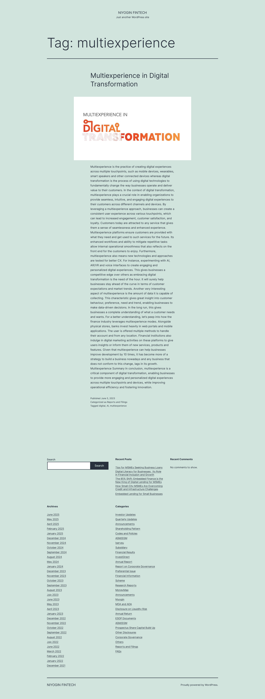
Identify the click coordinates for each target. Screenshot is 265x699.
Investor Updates (125, 514)
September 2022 (57, 632)
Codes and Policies (126, 533)
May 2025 (53, 519)
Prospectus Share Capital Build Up (135, 627)
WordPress (211, 684)
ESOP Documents (125, 618)
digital (102, 405)
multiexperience (118, 405)
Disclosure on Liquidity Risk (131, 609)
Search (51, 459)
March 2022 (54, 651)
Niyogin (119, 599)
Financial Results (125, 552)
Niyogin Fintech (132, 13)
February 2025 (55, 528)
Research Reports (125, 585)
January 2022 (55, 660)
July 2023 (52, 594)
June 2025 (53, 514)
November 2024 (56, 542)
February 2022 (55, 656)
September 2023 (57, 585)
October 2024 (55, 547)
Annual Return (123, 613)
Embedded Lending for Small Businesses (139, 493)
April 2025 (53, 523)
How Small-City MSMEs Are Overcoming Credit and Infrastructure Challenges (139, 488)
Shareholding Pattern (127, 528)
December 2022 (56, 618)
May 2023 (53, 604)
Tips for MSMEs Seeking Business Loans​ (138, 467)
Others (119, 641)
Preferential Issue (125, 571)
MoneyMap (121, 590)
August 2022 (54, 637)
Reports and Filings (117, 402)
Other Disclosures (125, 632)
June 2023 (53, 599)
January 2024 (55, 566)
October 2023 (55, 580)
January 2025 (55, 533)
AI (108, 405)
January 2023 (55, 613)
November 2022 (56, 623)
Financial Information (127, 575)
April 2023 (53, 609)
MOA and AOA (123, 604)
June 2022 (53, 646)
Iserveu (119, 542)
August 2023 (54, 590)
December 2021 (56, 665)
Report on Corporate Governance (135, 566)
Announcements (125, 523)
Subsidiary (121, 547)
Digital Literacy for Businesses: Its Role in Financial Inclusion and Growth (138, 473)
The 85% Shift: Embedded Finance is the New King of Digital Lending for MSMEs (139, 480)
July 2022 (52, 641)
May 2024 (53, 561)
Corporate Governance (128, 637)
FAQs (118, 651)
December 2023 (56, 571)
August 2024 (54, 556)
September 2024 (57, 552)
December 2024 (56, 538)
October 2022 (55, 627)
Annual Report (123, 561)
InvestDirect (122, 556)
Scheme (120, 580)
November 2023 (56, 575)
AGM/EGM (121, 538)
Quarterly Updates (126, 519)
